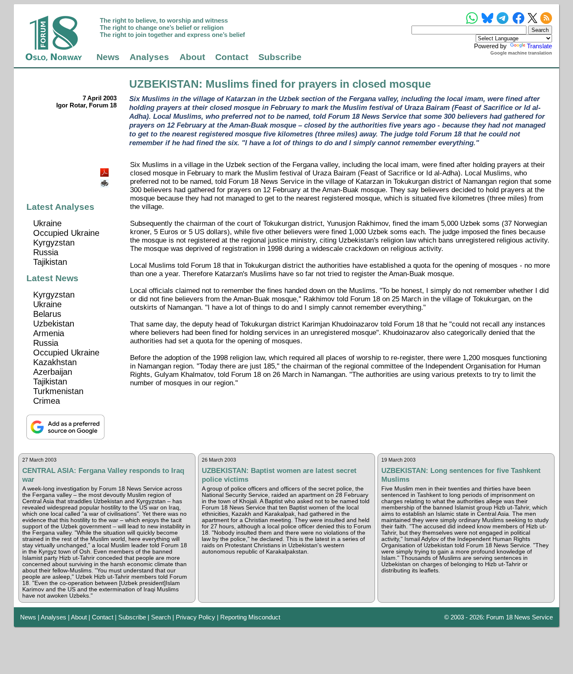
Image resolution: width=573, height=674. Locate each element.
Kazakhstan (55, 362)
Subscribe (280, 57)
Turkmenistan (58, 391)
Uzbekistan (53, 323)
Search (161, 617)
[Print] (105, 180)
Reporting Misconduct (250, 617)
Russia (45, 252)
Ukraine (47, 223)
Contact (231, 57)
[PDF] (105, 170)
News (108, 57)
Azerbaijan (52, 371)
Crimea (46, 400)
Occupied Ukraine (66, 233)
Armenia (48, 333)
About (192, 57)
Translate (539, 46)
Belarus (47, 314)
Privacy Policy (195, 617)
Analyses (149, 57)
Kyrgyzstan (54, 242)
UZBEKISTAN (164, 84)
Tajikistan (50, 261)
